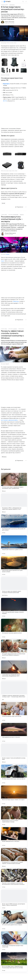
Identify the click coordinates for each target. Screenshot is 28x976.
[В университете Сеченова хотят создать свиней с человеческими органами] (14, 858)
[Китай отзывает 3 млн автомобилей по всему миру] (14, 753)
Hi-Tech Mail (15, 214)
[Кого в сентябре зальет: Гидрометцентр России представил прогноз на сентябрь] (14, 962)
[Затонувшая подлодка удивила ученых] (14, 628)
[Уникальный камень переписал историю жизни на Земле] (14, 566)
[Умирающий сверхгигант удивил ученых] (14, 545)
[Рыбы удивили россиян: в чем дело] (14, 733)
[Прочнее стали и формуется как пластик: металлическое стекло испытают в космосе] (14, 878)
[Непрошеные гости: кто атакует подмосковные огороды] (14, 816)
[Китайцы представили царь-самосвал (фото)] (14, 774)
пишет (2, 261)
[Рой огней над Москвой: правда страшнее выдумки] (14, 607)
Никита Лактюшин (9, 21)
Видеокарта (6, 83)
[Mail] (4, 1)
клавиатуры (16, 301)
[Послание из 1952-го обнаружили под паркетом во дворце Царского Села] (14, 503)
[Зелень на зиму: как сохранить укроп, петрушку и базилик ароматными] (14, 587)
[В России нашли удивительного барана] (14, 920)
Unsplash (7, 254)
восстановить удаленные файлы (9, 420)
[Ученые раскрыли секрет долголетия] (14, 712)
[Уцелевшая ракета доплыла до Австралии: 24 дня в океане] (14, 524)
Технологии (12, 4)
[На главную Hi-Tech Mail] (7, 1)
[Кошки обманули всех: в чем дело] (14, 837)
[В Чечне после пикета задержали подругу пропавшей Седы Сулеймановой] (14, 482)
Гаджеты (22, 214)
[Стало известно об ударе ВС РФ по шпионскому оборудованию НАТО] (14, 670)
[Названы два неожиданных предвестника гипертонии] (14, 941)
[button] (14, 65)
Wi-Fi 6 (5, 101)
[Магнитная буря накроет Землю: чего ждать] (14, 795)
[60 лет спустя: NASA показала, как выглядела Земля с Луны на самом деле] (14, 899)
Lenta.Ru (15, 328)
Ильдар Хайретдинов (10, 233)
